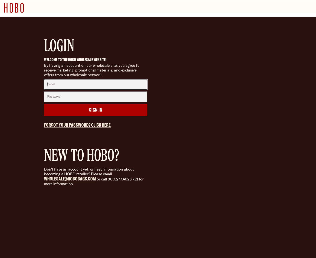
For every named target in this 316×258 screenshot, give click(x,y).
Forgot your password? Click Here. (77, 125)
